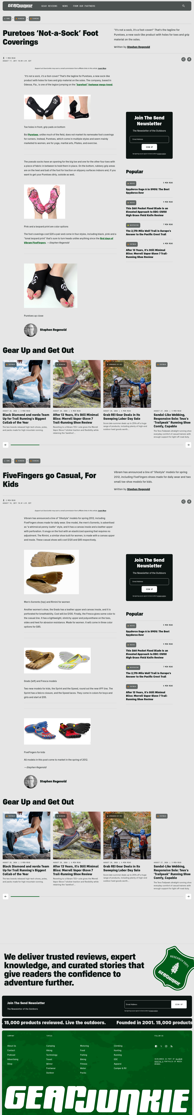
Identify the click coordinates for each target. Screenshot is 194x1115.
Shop (9, 1064)
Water (83, 1068)
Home (8, 18)
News (65, 6)
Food (82, 1051)
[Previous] (6, 445)
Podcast (11, 1055)
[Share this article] (183, 59)
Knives (132, 183)
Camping (50, 1046)
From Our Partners (84, 6)
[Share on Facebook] (189, 59)
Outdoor (50, 1073)
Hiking (49, 1051)
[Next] (188, 445)
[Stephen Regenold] (30, 330)
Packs (83, 1073)
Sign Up (149, 147)
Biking (83, 1059)
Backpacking (134, 225)
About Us (11, 1046)
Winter (49, 1064)
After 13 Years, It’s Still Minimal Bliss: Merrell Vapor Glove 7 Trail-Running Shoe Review (147, 254)
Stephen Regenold (53, 330)
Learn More (102, 68)
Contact (11, 1051)
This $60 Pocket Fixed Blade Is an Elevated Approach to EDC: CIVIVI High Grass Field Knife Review (147, 212)
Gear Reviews (49, 6)
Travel (49, 1059)
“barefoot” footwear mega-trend (94, 85)
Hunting (117, 1051)
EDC (116, 1059)
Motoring (84, 1046)
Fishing (83, 1055)
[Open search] (183, 6)
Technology (51, 1055)
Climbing (118, 1046)
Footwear (133, 244)
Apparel (117, 1064)
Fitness (83, 1064)
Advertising (12, 1059)
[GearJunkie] (20, 6)
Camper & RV (120, 1068)
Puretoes (33, 135)
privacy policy (161, 154)
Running (21, 18)
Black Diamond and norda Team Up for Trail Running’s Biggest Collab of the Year (26, 419)
